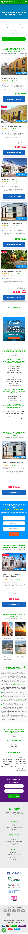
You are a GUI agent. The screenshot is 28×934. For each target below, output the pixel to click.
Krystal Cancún (14, 844)
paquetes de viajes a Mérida (18, 684)
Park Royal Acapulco (14, 856)
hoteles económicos (14, 698)
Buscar (14, 38)
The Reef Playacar (14, 857)
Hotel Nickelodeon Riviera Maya (14, 841)
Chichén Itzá (14, 829)
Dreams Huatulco (14, 852)
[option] (14, 468)
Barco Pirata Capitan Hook (14, 831)
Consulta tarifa (14, 196)
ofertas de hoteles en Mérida (18, 683)
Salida (20, 24)
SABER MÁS (14, 534)
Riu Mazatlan (14, 839)
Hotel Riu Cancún (14, 843)
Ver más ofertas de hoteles (14, 307)
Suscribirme (14, 796)
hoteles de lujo (5, 699)
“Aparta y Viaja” (19, 700)
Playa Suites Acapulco (14, 859)
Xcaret (14, 824)
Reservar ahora (14, 99)
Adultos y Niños (14, 30)
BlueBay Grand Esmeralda (14, 854)
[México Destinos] (8, 2)
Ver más (6, 89)
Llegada (7, 24)
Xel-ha (14, 825)
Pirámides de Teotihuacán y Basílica (14, 827)
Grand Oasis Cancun (14, 838)
